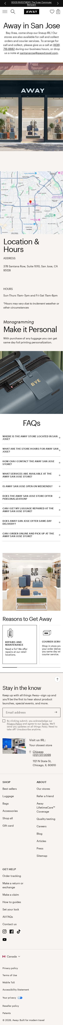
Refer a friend (45, 796)
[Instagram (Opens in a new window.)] (5, 932)
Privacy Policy (14, 723)
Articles (41, 841)
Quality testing (46, 818)
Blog (39, 833)
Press (40, 848)
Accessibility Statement (16, 989)
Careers (42, 826)
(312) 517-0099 (42, 754)
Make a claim (11, 894)
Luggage (8, 796)
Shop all (8, 818)
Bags (6, 803)
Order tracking (12, 875)
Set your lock (11, 909)
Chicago (38, 751)
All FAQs (8, 916)
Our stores (43, 788)
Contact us (10, 924)
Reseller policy (11, 1006)
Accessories (10, 810)
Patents (7, 1013)
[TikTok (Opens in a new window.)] (19, 932)
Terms (45, 723)
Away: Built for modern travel (28, 1020)
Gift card (8, 825)
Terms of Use (10, 975)
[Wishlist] (52, 12)
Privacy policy (10, 968)
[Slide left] (57, 3)
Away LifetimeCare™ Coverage (46, 807)
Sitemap (42, 855)
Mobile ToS (9, 982)
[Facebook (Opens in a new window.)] (12, 932)
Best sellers (10, 788)
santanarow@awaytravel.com (39, 52)
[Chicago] (14, 752)
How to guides (12, 902)
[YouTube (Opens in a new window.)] (5, 940)
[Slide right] (6, 3)
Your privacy (9, 997)
